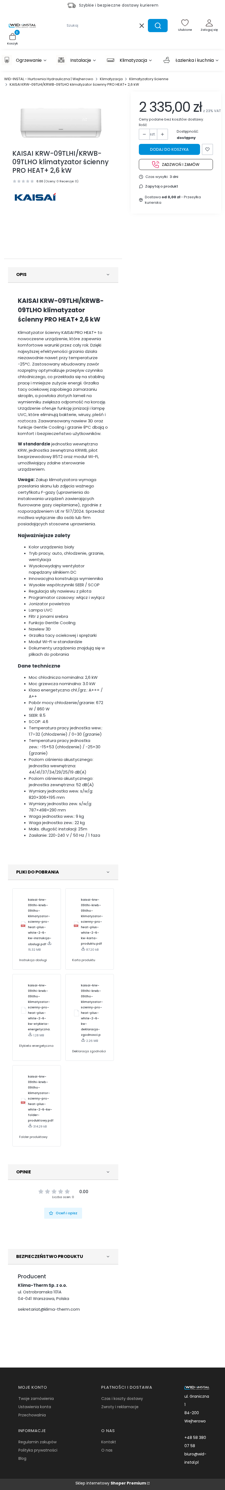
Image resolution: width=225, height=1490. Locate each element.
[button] (158, 25)
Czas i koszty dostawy (122, 1398)
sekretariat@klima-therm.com (49, 1309)
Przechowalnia (32, 1415)
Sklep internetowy (110, 1483)
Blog (22, 1458)
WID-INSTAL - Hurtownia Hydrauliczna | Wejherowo (48, 79)
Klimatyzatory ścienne (148, 79)
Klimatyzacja (111, 79)
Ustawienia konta (34, 1407)
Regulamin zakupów (37, 1442)
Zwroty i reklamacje (120, 1407)
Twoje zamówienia (36, 1398)
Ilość (143, 124)
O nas (107, 1450)
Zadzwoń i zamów (180, 164)
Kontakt (108, 1442)
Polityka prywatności (37, 1450)
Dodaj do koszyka (169, 149)
